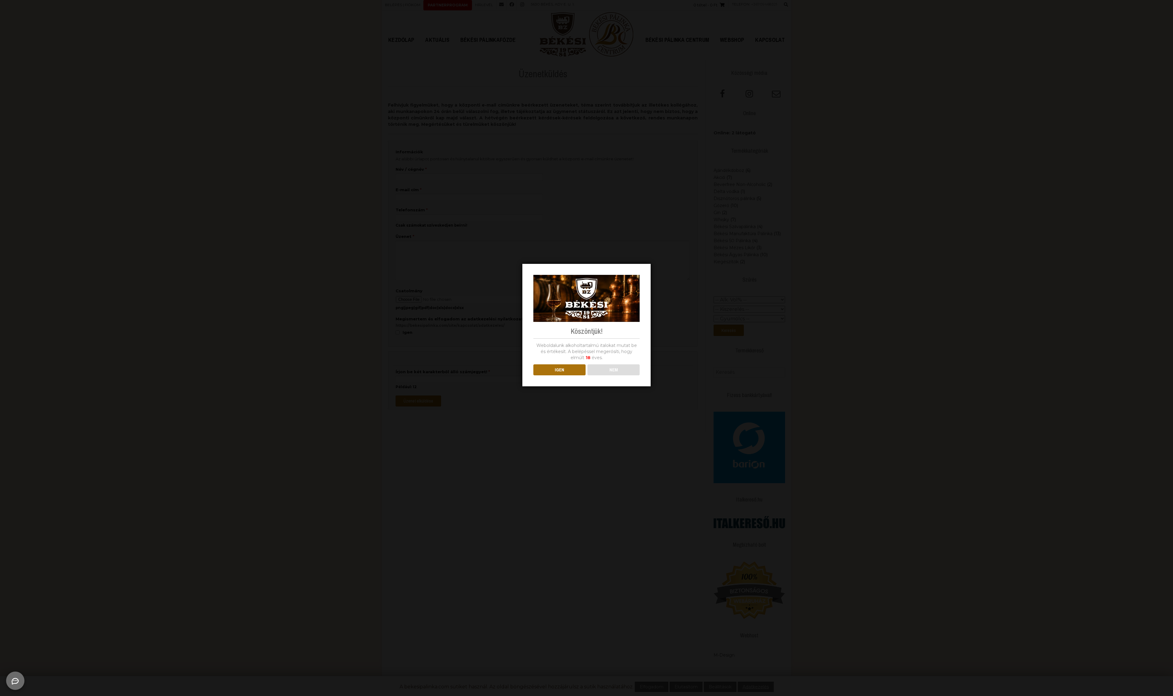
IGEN (559, 369)
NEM (613, 369)
